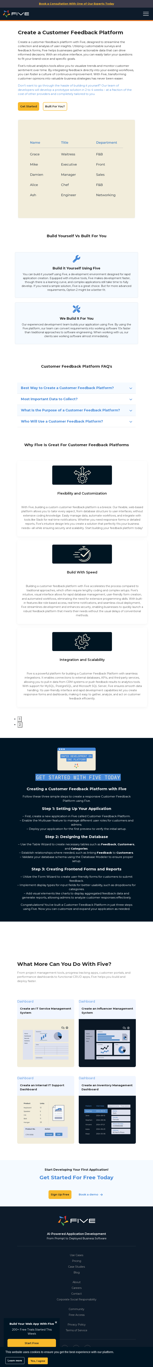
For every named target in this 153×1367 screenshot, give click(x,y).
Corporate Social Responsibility (76, 1299)
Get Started (28, 106)
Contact (76, 1293)
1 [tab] (19, 719)
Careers (77, 1288)
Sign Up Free (60, 1194)
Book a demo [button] (88, 1194)
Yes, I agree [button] (38, 1360)
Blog (77, 1272)
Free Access (77, 1315)
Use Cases (76, 1255)
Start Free (32, 1343)
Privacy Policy (77, 1324)
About (77, 1282)
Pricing (76, 1261)
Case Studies (76, 1266)
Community (76, 1309)
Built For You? (55, 106)
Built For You (89, 169)
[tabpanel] (82, 498)
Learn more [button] (15, 1360)
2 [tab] (20, 724)
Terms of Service (76, 1330)
